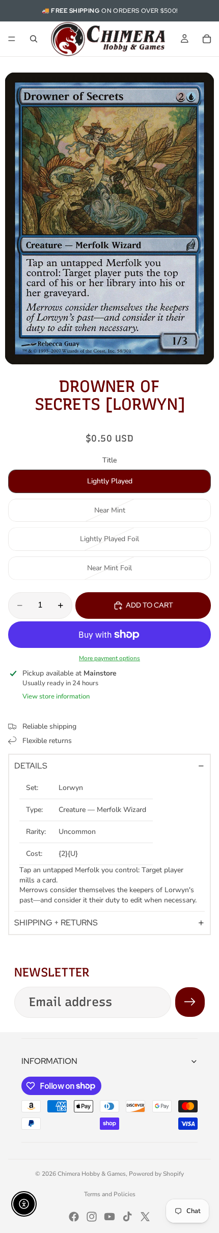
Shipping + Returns (56, 922)
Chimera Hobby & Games (92, 1174)
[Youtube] (109, 1217)
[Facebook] (74, 1217)
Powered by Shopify (156, 1174)
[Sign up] (190, 1002)
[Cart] (207, 39)
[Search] (33, 39)
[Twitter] (145, 1217)
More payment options (109, 658)
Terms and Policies (109, 1194)
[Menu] (11, 39)
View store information (56, 696)
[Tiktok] (127, 1217)
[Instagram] (92, 1217)
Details (30, 765)
